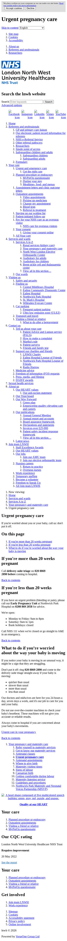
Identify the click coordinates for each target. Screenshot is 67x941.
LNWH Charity (32, 354)
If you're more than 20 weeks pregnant (30, 541)
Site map (13, 33)
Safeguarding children (35, 155)
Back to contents (10, 580)
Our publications (25, 412)
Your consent (23, 229)
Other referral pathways (29, 142)
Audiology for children (36, 261)
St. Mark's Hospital (33, 299)
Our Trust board (25, 396)
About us (14, 386)
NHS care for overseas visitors (40, 226)
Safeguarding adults (34, 158)
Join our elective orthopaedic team (42, 460)
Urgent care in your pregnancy (18, 732)
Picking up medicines (35, 200)
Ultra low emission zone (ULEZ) (41, 312)
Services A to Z (24, 242)
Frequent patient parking (36, 309)
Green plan (29, 402)
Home (12, 123)
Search (5, 101)
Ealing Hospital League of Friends (42, 357)
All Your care (23, 235)
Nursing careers (24, 463)
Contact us (15, 325)
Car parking (22, 306)
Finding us (22, 283)
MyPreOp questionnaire (36, 177)
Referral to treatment (34, 210)
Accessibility (16, 40)
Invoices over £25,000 (35, 428)
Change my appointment (37, 203)
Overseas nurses (32, 469)
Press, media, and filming (30, 376)
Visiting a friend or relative (31, 319)
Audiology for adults (34, 258)
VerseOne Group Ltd (27, 936)
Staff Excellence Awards (29, 447)
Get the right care (32, 171)
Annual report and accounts (38, 418)
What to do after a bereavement (40, 322)
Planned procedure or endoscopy (34, 174)
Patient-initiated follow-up (30, 216)
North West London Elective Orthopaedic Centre (39, 253)
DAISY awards (24, 380)
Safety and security (26, 280)
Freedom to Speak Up (28, 482)
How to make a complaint (37, 338)
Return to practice (33, 466)
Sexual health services (21, 383)
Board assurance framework (38, 421)
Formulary (22, 161)
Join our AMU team (34, 457)
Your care (14, 165)
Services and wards (19, 238)
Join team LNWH (19, 444)
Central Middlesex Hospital (38, 287)
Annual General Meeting (37, 415)
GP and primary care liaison (31, 129)
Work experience (25, 473)
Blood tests (29, 206)
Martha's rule (30, 341)
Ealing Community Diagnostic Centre (44, 290)
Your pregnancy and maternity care (42, 248)
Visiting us (15, 277)
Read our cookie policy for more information (33, 4)
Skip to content (9, 27)
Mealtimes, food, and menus (39, 184)
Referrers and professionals (24, 126)
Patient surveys (31, 344)
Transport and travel (27, 315)
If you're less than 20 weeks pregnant (29, 544)
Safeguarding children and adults (34, 152)
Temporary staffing (26, 476)
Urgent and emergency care (31, 168)
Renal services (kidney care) (39, 245)
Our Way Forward (26, 399)
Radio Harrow (31, 367)
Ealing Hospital (31, 293)
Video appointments (34, 197)
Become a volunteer (27, 479)
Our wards (22, 274)
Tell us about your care (28, 328)
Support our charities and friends (34, 351)
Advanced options (11, 105)
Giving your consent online (38, 232)
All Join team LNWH (28, 485)
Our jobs (21, 453)
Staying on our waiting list (30, 213)
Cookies (13, 37)
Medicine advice (25, 370)
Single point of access (28, 149)
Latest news (22, 441)
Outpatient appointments (29, 194)
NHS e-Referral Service (29, 139)
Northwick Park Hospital (37, 296)
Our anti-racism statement (37, 392)
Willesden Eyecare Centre (37, 303)
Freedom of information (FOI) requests (37, 373)
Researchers (22, 145)
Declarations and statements (38, 424)
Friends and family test (35, 347)
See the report (9, 862)
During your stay (32, 181)
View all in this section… (37, 270)
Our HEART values (27, 389)
